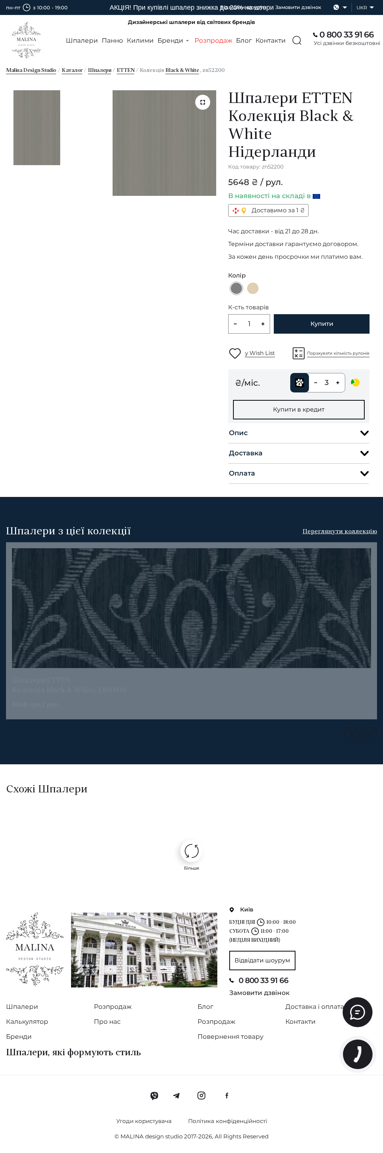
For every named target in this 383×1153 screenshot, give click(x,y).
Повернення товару (230, 1036)
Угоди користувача (144, 1121)
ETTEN (125, 70)
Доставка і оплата (314, 1006)
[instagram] (201, 1096)
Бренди (19, 1036)
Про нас (107, 1021)
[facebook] (227, 1096)
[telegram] (177, 1096)
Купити (321, 323)
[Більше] (191, 851)
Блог (244, 40)
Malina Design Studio (31, 70)
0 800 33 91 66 (263, 980)
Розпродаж (213, 40)
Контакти (270, 40)
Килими (140, 40)
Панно (112, 40)
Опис (238, 433)
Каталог (72, 70)
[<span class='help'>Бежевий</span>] (252, 288)
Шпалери (82, 40)
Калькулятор (27, 1021)
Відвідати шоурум (243, 7)
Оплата (242, 473)
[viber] (154, 1096)
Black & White (182, 70)
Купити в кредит (299, 409)
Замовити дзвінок (298, 7)
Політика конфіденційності (227, 1121)
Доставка (246, 453)
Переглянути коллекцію (340, 532)
